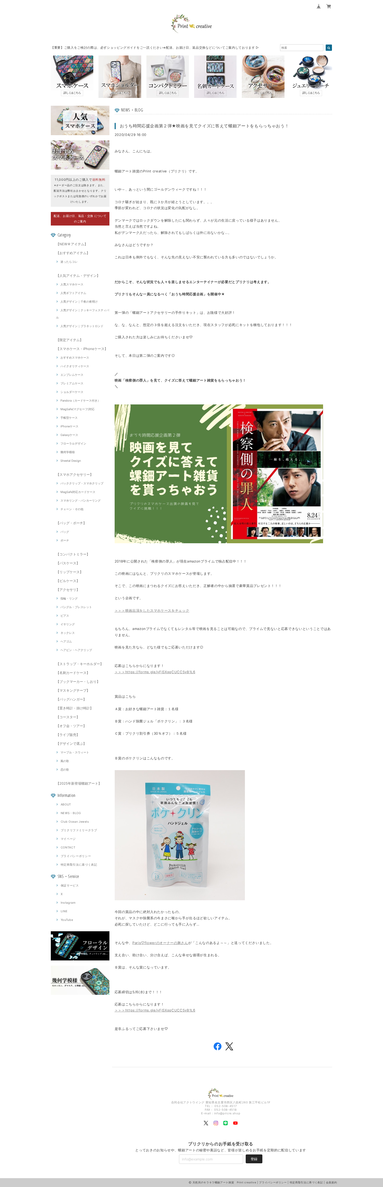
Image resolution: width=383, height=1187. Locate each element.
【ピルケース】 (68, 581)
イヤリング (67, 624)
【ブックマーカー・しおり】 (78, 681)
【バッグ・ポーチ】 (71, 523)
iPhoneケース (69, 426)
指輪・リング (69, 598)
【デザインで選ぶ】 (71, 743)
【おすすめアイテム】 (73, 253)
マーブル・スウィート (74, 752)
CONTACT (68, 847)
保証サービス (70, 885)
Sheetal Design (70, 461)
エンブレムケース (71, 375)
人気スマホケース (71, 284)
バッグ (64, 532)
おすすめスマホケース (74, 357)
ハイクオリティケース (74, 366)
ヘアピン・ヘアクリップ (76, 650)
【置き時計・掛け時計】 (74, 708)
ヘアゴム (66, 641)
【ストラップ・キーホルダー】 (79, 664)
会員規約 (331, 1182)
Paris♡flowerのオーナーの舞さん (160, 943)
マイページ (68, 839)
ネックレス (67, 633)
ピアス (64, 615)
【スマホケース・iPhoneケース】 (82, 349)
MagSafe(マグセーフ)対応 (77, 409)
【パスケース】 (68, 563)
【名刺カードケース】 (73, 673)
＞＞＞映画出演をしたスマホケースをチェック (152, 610)
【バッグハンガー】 (71, 699)
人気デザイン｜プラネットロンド (81, 326)
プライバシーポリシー (76, 856)
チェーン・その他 (71, 509)
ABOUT (66, 804)
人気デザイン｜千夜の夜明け (79, 301)
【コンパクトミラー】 (73, 554)
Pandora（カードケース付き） (80, 400)
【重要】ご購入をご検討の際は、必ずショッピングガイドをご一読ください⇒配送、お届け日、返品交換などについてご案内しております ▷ (155, 47)
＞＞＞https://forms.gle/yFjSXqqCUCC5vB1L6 (155, 672)
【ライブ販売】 (68, 735)
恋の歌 (64, 769)
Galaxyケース (69, 435)
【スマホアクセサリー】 (74, 474)
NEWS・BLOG (71, 813)
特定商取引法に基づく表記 (79, 864)
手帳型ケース (69, 418)
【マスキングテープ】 (73, 690)
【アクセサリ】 (68, 590)
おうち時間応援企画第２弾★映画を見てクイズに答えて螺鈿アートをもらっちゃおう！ (204, 125)
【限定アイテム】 (69, 340)
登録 (254, 1159)
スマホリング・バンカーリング (80, 500)
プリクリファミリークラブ (79, 830)
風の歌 (64, 761)
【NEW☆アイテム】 (72, 244)
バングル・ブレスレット (76, 607)
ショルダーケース (71, 392)
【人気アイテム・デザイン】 (78, 275)
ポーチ (64, 540)
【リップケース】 (69, 572)
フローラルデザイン (73, 443)
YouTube (67, 920)
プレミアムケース (71, 383)
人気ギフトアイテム (73, 293)
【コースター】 (68, 717)
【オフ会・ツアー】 (71, 726)
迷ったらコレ (69, 262)
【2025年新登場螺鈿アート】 (79, 783)
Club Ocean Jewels (75, 821)
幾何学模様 (67, 452)
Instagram (68, 902)
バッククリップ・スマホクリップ (81, 483)
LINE (64, 911)
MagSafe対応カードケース (77, 492)
